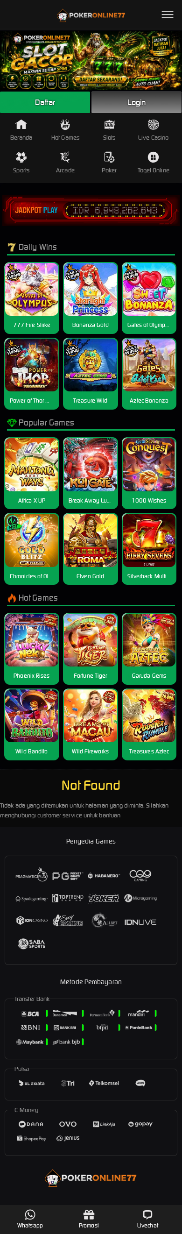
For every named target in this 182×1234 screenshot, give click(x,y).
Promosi (89, 1225)
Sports (21, 170)
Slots (109, 138)
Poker (109, 170)
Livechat (147, 1225)
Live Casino (153, 138)
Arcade (65, 170)
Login (136, 102)
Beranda (21, 138)
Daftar (45, 102)
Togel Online (153, 170)
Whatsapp (30, 1225)
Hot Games (65, 138)
